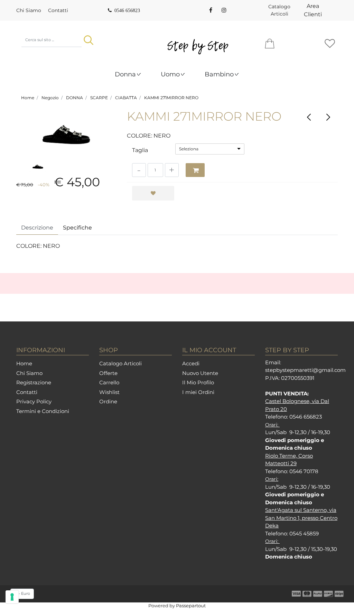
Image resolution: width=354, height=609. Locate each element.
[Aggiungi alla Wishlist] (153, 193)
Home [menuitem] (24, 363)
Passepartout (191, 605)
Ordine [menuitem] (108, 401)
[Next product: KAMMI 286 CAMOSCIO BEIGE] (328, 117)
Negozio (50, 97)
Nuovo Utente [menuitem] (200, 373)
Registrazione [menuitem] (33, 382)
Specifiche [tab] (77, 227)
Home (27, 97)
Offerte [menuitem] (108, 373)
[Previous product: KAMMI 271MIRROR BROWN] (309, 117)
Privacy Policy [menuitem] (34, 401)
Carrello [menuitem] (109, 382)
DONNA (74, 97)
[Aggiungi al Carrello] (195, 170)
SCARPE (99, 97)
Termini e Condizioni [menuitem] (42, 411)
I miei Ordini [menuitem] (198, 392)
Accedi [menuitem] (190, 363)
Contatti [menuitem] (58, 10)
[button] (88, 40)
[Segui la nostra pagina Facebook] (210, 10)
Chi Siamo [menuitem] (28, 10)
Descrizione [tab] (37, 227)
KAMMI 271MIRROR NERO (171, 97)
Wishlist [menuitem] (109, 392)
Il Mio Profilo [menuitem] (198, 382)
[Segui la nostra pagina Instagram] (223, 10)
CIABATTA (126, 97)
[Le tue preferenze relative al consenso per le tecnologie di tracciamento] (12, 596)
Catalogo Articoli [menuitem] (279, 10)
